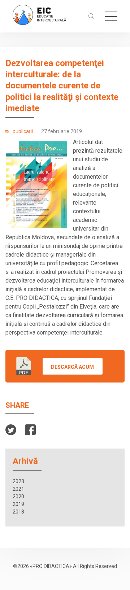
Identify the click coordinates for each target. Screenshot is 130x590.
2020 (18, 496)
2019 (18, 504)
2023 (18, 481)
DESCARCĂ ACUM (72, 367)
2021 (18, 489)
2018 (18, 512)
